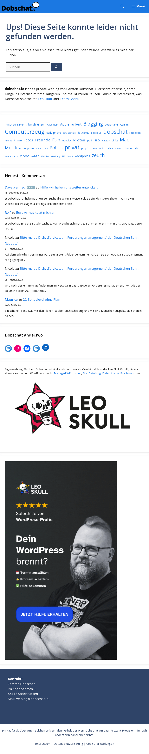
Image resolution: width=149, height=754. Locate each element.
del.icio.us (83, 132)
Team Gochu (69, 98)
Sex (95, 148)
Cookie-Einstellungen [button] (100, 743)
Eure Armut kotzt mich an (35, 212)
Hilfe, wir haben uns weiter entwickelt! (69, 187)
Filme (18, 140)
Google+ (66, 140)
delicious (96, 132)
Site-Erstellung (92, 373)
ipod (89, 140)
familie (8, 140)
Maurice (11, 299)
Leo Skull (45, 98)
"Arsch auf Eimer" (15, 124)
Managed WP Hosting (67, 373)
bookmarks (112, 124)
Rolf (8, 212)
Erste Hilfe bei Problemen (118, 373)
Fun (56, 139)
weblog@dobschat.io (32, 698)
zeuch (98, 155)
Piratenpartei (26, 148)
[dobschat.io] (20, 6)
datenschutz (69, 132)
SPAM (118, 148)
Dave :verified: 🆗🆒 (20, 187)
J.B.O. (97, 140)
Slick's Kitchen (106, 148)
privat (72, 147)
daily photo (53, 132)
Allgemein (52, 124)
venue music (11, 156)
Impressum (42, 743)
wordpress (82, 156)
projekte (86, 148)
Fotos (28, 140)
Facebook (135, 132)
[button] (122, 6)
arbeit (76, 124)
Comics (124, 124)
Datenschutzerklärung (68, 743)
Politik (56, 148)
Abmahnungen (36, 124)
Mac (124, 139)
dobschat (115, 131)
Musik (11, 148)
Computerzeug (25, 131)
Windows (67, 156)
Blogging (93, 123)
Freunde (42, 140)
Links (115, 140)
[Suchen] (56, 67)
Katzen (106, 140)
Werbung (55, 156)
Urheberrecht (131, 148)
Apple (64, 124)
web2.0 (35, 156)
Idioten (79, 140)
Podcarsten (42, 148)
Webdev (45, 156)
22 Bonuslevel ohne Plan (41, 299)
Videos (24, 156)
